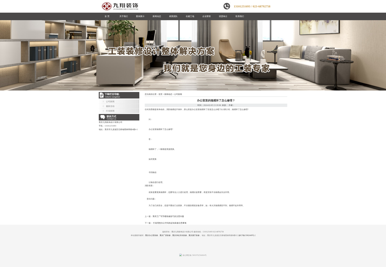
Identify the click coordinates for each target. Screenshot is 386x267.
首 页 (107, 16)
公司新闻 (110, 101)
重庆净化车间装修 (179, 235)
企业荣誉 (206, 16)
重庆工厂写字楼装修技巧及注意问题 (168, 216)
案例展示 (140, 16)
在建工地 (190, 16)
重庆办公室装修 (151, 235)
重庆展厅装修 (194, 235)
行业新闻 (110, 111)
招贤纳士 (223, 16)
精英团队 (173, 16)
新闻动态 (157, 16)
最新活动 (110, 106)
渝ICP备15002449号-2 (246, 235)
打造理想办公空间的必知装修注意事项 (169, 223)
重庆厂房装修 (165, 235)
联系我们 (240, 16)
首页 (160, 94)
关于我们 (123, 16)
